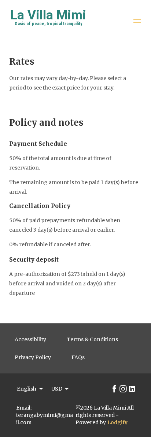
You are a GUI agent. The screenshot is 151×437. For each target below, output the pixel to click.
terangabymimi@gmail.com (44, 419)
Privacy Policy (33, 357)
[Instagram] (123, 388)
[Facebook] (114, 388)
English (26, 388)
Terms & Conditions (92, 339)
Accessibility (30, 339)
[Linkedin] (132, 388)
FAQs (78, 357)
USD (56, 388)
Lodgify (117, 422)
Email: (24, 407)
